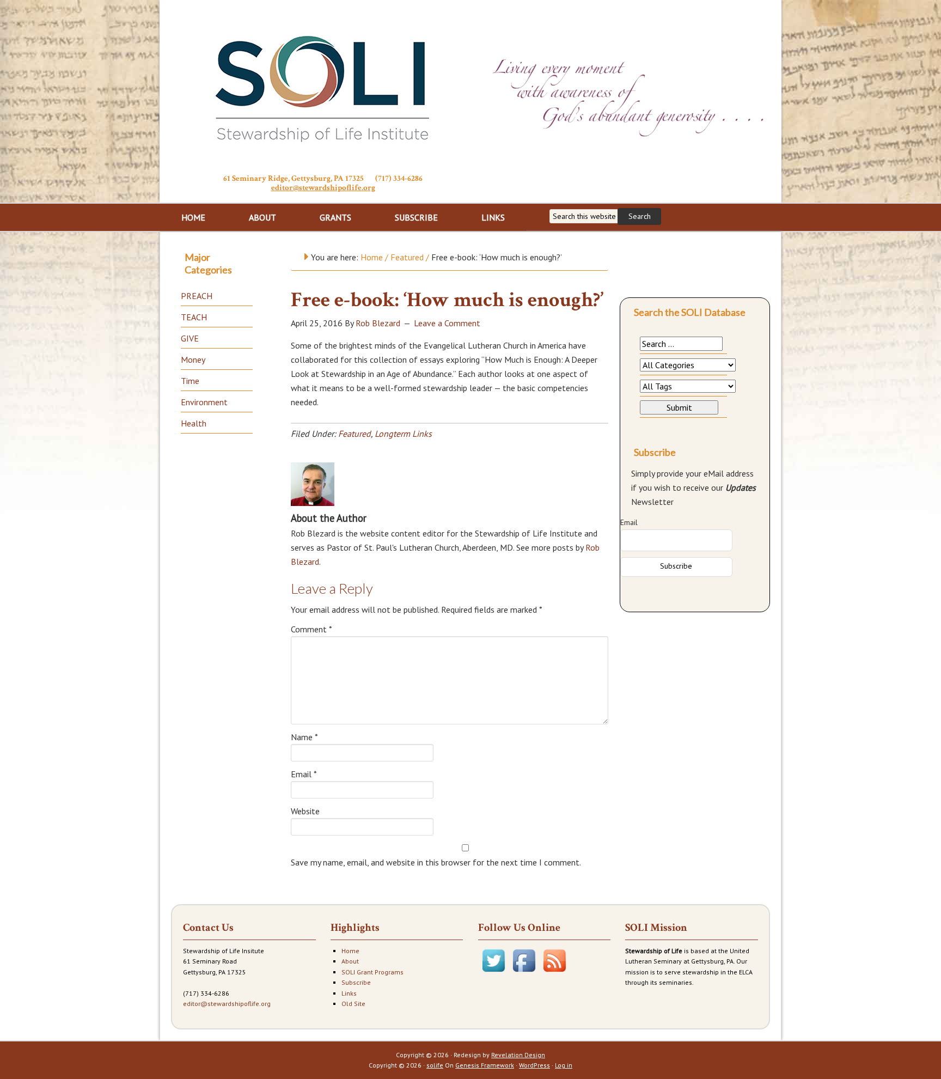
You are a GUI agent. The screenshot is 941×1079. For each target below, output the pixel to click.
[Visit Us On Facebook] (524, 973)
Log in (563, 1065)
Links (349, 993)
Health (193, 423)
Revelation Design (518, 1055)
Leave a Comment (447, 323)
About (350, 961)
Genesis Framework (484, 1065)
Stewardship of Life (322, 85)
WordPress (534, 1065)
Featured (354, 433)
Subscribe (356, 982)
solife (434, 1065)
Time (190, 380)
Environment (204, 402)
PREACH (196, 295)
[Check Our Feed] (554, 973)
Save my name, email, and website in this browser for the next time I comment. (436, 862)
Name (304, 736)
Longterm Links (403, 433)
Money (193, 359)
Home (350, 951)
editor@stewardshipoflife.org (323, 187)
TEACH (194, 317)
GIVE (190, 338)
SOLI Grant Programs (372, 972)
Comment (311, 629)
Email (304, 774)
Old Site (353, 1003)
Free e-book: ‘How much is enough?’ (447, 299)
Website (305, 811)
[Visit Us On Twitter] (493, 973)
